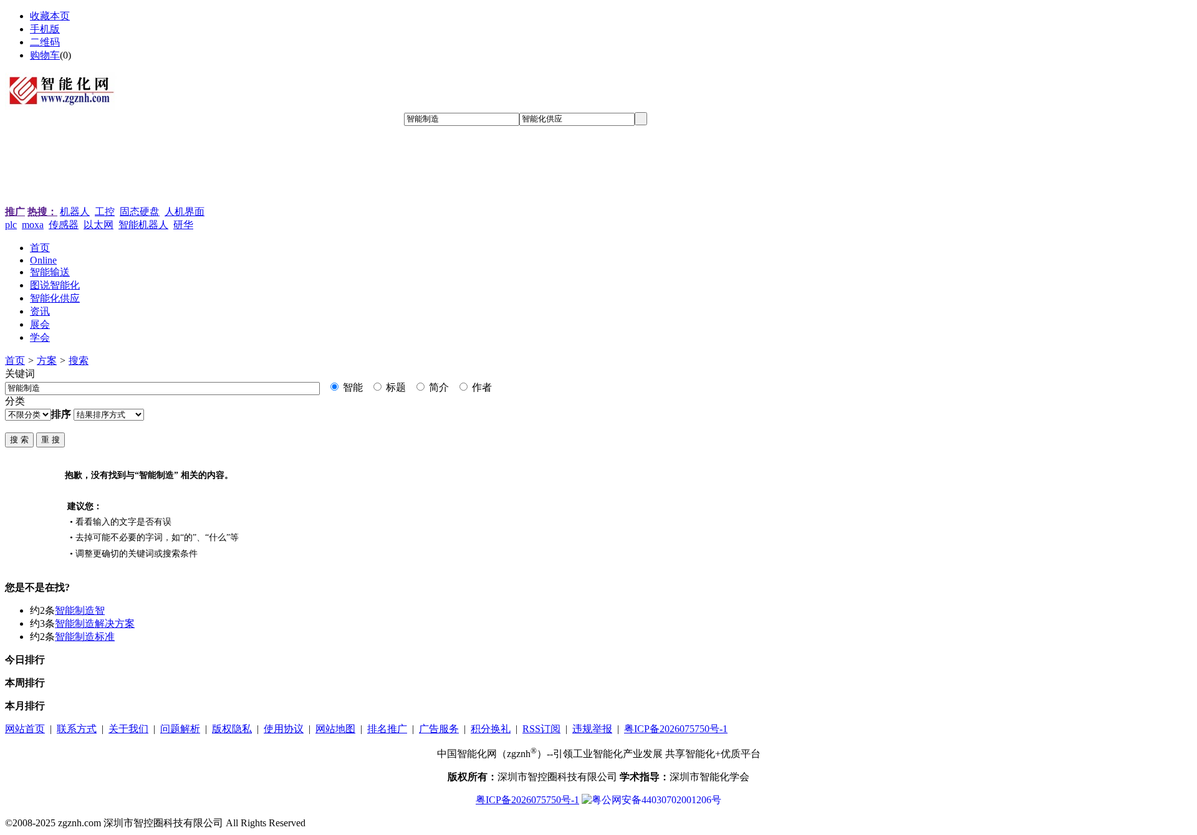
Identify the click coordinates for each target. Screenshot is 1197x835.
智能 (351, 387)
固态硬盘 (140, 211)
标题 (394, 387)
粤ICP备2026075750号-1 (676, 728)
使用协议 (284, 728)
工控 (105, 211)
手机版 (45, 29)
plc (11, 224)
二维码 (45, 42)
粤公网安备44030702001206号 (656, 799)
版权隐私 (232, 728)
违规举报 (592, 728)
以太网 (98, 224)
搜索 (79, 360)
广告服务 (439, 728)
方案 (47, 360)
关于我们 (128, 728)
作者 (480, 387)
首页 (15, 360)
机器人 (75, 211)
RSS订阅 (541, 728)
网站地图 (335, 728)
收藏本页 (50, 16)
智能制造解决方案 (95, 623)
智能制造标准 (85, 636)
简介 (437, 387)
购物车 (45, 55)
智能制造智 (80, 610)
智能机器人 (143, 224)
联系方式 (77, 728)
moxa (33, 224)
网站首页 (25, 728)
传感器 (64, 224)
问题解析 (180, 728)
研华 (183, 224)
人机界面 (184, 211)
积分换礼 (491, 728)
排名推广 (387, 728)
